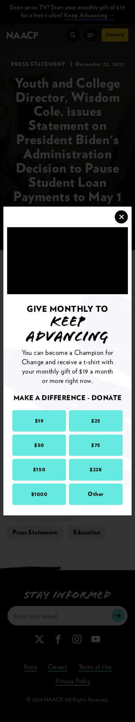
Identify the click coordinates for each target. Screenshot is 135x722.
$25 (95, 420)
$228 (96, 469)
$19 (39, 420)
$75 (95, 445)
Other (96, 494)
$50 (39, 445)
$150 (39, 469)
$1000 (39, 494)
